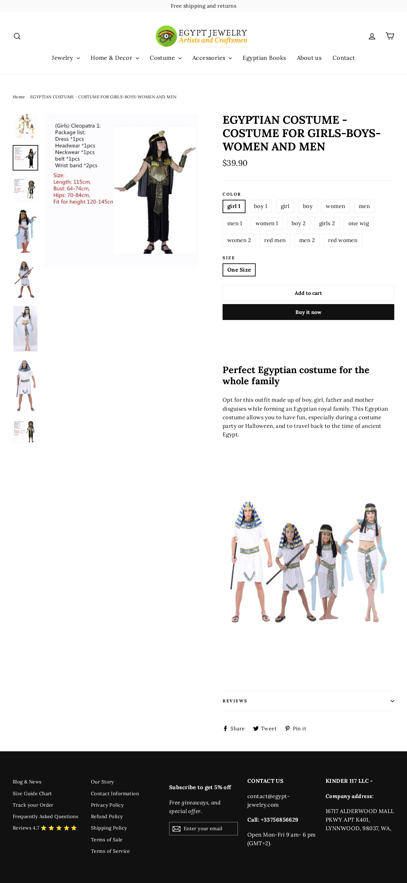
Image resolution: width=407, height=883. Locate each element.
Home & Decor (112, 57)
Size (229, 258)
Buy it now (308, 312)
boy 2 (299, 223)
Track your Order (33, 805)
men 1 (234, 223)
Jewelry (63, 57)
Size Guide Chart (32, 793)
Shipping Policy (109, 828)
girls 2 (327, 223)
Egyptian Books (264, 57)
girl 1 (234, 206)
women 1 (267, 223)
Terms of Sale (107, 840)
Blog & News (27, 782)
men (364, 206)
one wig (358, 223)
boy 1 (260, 206)
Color (232, 194)
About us (309, 57)
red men (275, 240)
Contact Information (115, 793)
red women (342, 240)
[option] (122, 190)
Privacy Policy (107, 805)
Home (19, 97)
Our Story (102, 782)
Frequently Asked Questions (45, 816)
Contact (344, 57)
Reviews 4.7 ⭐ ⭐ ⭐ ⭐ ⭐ (45, 828)
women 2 (239, 240)
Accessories (209, 57)
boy (308, 206)
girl (285, 206)
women (335, 206)
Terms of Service (110, 851)
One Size (239, 269)
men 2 (307, 240)
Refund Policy (107, 816)
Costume (163, 57)
